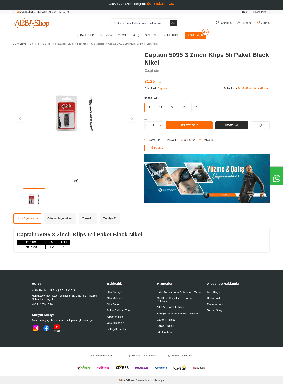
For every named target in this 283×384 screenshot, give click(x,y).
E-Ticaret (130, 380)
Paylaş (158, 147)
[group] (76, 113)
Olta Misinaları (115, 322)
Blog (244, 12)
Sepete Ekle (189, 125)
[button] (76, 181)
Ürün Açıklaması (27, 218)
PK (145, 119)
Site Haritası (164, 332)
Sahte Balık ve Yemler (120, 310)
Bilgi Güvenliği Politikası (171, 307)
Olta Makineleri (116, 298)
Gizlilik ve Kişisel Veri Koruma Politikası (175, 300)
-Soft (122, 380)
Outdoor (106, 35)
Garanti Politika (166, 319)
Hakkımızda (214, 298)
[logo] (31, 23)
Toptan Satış (214, 310)
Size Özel (151, 35)
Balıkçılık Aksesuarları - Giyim (58, 44)
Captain (151, 70)
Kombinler (195, 35)
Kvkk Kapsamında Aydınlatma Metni (179, 291)
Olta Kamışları (115, 291)
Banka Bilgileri (165, 325)
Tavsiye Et (171, 140)
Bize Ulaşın (214, 291)
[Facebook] (46, 328)
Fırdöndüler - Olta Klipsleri (91, 44)
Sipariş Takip (259, 12)
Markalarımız (215, 304)
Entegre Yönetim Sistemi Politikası (177, 313)
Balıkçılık (87, 35)
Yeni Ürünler (173, 35)
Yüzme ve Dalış (128, 35)
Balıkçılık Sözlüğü (117, 328)
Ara (173, 22)
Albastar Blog (115, 316)
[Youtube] (57, 328)
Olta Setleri (113, 304)
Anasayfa (21, 44)
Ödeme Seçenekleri (60, 218)
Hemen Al (232, 125)
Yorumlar (88, 218)
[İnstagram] (35, 328)
